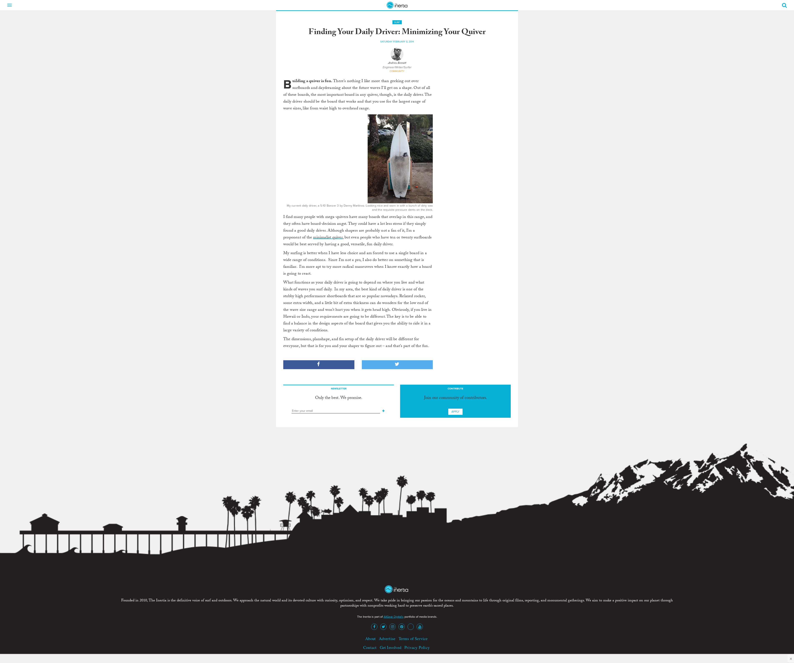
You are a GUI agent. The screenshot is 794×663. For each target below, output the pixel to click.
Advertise (387, 638)
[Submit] (383, 411)
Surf (397, 22)
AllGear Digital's (394, 617)
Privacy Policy (417, 647)
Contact (370, 647)
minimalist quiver (327, 237)
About (370, 638)
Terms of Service (413, 638)
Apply (455, 411)
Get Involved (390, 647)
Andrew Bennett (397, 63)
